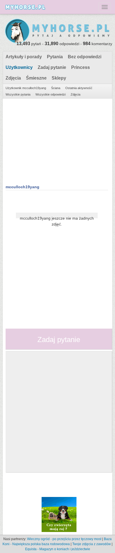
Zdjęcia (13, 78)
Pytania (55, 56)
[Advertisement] (57, 140)
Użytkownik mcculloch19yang (26, 88)
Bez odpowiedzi (84, 56)
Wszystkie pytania (18, 94)
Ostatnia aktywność (78, 88)
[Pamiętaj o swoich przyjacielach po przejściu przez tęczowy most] (59, 514)
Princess (80, 67)
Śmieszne (36, 78)
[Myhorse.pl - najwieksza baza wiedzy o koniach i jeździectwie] (57, 31)
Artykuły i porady (24, 56)
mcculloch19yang (22, 187)
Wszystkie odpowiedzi (50, 94)
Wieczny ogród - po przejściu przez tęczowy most (64, 539)
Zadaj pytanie (52, 67)
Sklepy (59, 78)
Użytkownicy (19, 67)
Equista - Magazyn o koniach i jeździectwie (57, 549)
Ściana (55, 88)
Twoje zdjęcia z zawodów (91, 544)
